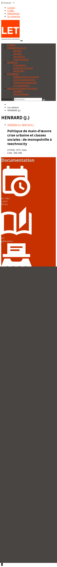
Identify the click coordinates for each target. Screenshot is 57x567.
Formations (13, 73)
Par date (17, 50)
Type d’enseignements (24, 79)
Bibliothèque (13, 13)
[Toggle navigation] (21, 40)
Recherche (12, 62)
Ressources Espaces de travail (22, 88)
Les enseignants (21, 85)
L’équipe (11, 44)
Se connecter (13, 16)
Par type (17, 53)
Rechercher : (7, 99)
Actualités (18, 91)
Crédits (10, 10)
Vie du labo (18, 71)
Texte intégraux (21, 59)
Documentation (21, 94)
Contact (11, 7)
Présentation (19, 65)
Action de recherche (23, 68)
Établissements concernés (26, 76)
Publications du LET (17, 47)
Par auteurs (19, 56)
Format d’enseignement (25, 82)
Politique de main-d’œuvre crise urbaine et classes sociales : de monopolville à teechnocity (29, 137)
